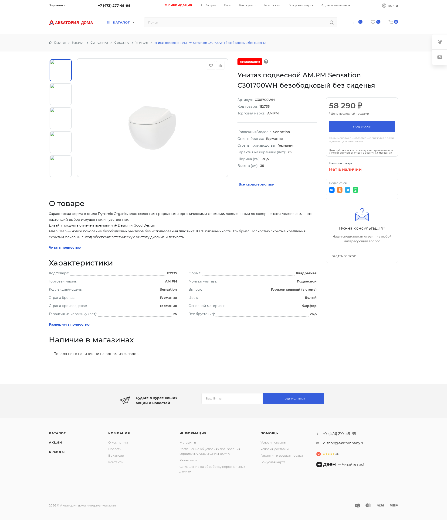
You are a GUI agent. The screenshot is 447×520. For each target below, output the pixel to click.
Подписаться (293, 398)
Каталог (57, 433)
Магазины (187, 442)
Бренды (57, 452)
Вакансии (116, 455)
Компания (119, 433)
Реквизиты (188, 460)
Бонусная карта (273, 462)
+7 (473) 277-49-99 (114, 5)
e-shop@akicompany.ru (343, 443)
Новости (115, 449)
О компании (118, 442)
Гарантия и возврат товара (282, 455)
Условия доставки (275, 449)
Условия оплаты (273, 442)
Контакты (115, 462)
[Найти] (331, 22)
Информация (193, 433)
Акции (55, 442)
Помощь (269, 433)
